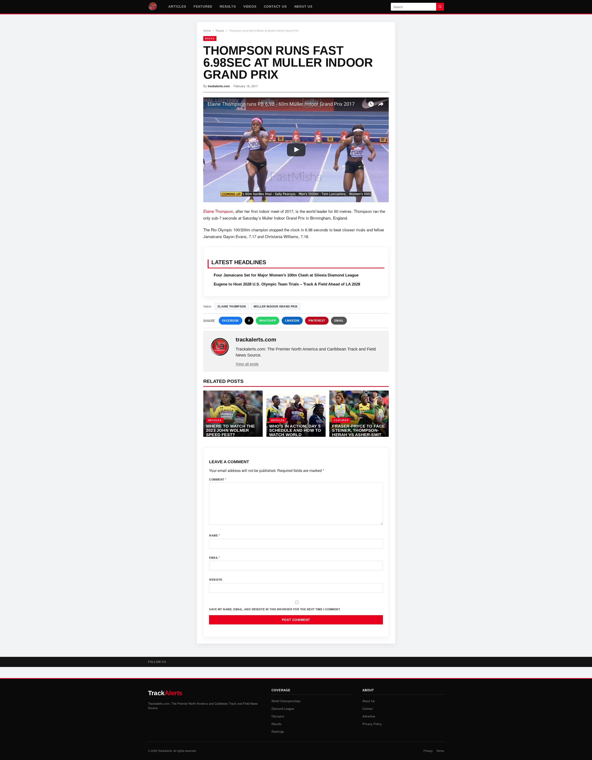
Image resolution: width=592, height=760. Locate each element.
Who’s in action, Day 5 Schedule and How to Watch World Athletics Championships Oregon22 (295, 437)
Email (339, 320)
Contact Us (275, 6)
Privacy (428, 751)
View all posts (247, 364)
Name (214, 535)
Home (207, 30)
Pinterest (316, 320)
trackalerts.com (219, 86)
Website (215, 579)
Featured (203, 6)
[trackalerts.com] (220, 347)
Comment (217, 479)
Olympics (277, 716)
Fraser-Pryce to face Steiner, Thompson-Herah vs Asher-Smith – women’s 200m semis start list (358, 435)
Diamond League (282, 708)
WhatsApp (267, 320)
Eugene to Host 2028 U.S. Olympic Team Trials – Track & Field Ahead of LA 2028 (287, 284)
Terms (440, 751)
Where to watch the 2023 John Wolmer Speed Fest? (230, 430)
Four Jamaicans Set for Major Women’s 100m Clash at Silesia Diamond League (286, 275)
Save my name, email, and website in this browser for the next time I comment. (275, 609)
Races (220, 30)
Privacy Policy (372, 724)
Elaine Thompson (218, 211)
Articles (177, 6)
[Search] (440, 7)
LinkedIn (292, 320)
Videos (249, 6)
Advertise (368, 716)
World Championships (286, 701)
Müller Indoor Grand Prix (276, 306)
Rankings (277, 731)
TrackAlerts (165, 751)
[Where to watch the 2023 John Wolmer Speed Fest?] (233, 414)
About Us (303, 6)
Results (228, 6)
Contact (367, 708)
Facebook (230, 320)
